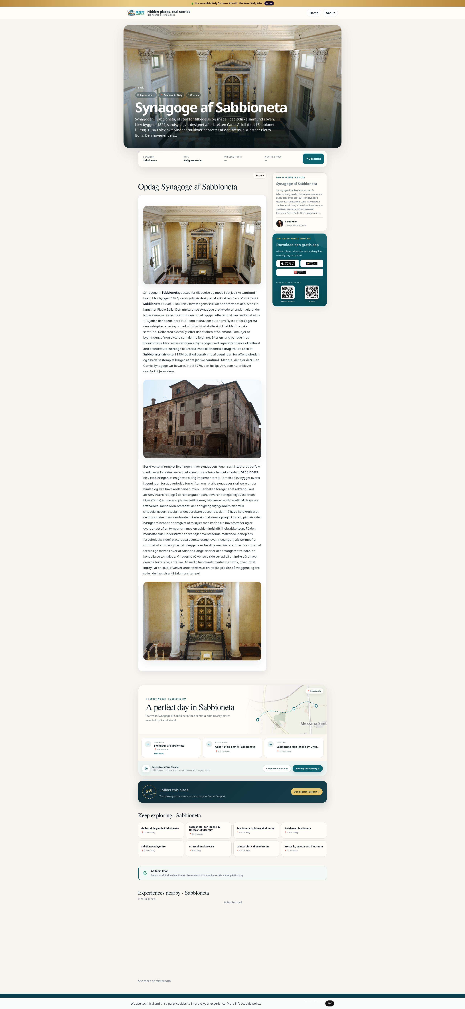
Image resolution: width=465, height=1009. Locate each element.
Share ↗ (260, 175)
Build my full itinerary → (308, 768)
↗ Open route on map (277, 768)
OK (329, 1003)
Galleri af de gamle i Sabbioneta (235, 746)
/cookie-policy (250, 1004)
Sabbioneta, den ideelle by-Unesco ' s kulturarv (306, 746)
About (330, 13)
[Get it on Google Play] (311, 263)
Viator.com (163, 981)
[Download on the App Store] (287, 263)
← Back (139, 87)
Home (314, 13)
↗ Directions (313, 158)
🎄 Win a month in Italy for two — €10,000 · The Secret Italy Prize (231, 3)
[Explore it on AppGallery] (299, 272)
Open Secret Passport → (307, 791)
